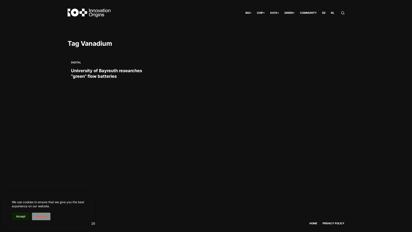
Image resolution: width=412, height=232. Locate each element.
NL (332, 12)
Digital (76, 62)
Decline (41, 216)
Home (313, 223)
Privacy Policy (333, 223)
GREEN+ (289, 12)
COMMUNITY (308, 12)
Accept (21, 216)
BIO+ (248, 12)
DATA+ (274, 12)
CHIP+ (261, 12)
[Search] (342, 13)
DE (324, 12)
